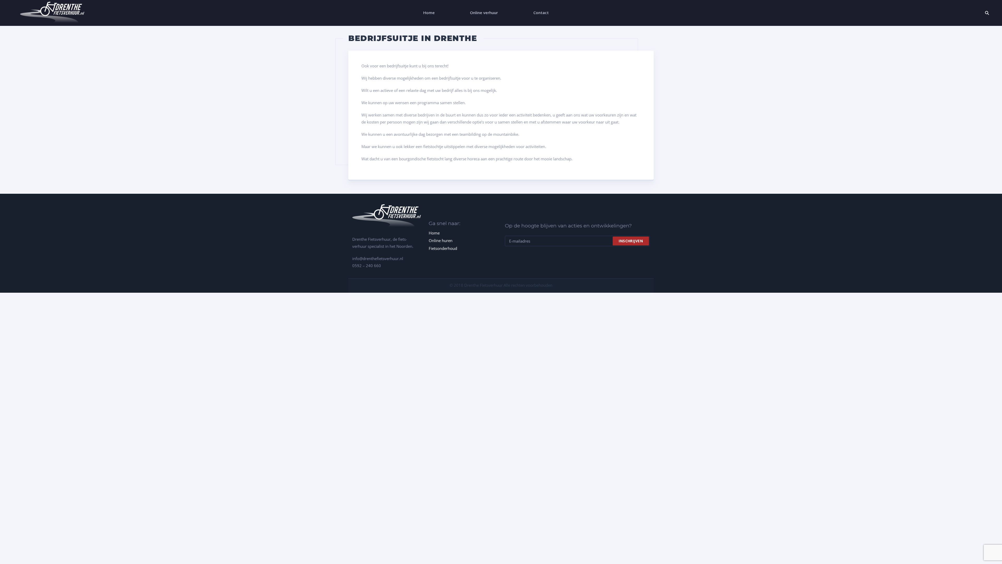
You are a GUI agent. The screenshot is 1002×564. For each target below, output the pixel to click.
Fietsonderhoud (443, 248)
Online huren (440, 240)
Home (434, 233)
